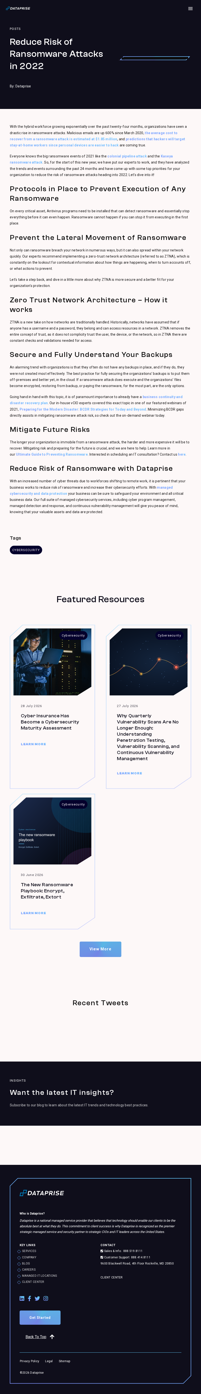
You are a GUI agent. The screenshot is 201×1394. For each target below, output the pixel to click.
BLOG (26, 1263)
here (182, 454)
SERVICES (29, 1251)
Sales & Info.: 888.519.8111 (123, 1251)
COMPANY (29, 1257)
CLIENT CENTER (33, 1282)
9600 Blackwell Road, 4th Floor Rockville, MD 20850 (137, 1263)
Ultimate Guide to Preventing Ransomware (52, 454)
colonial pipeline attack (127, 156)
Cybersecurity (26, 550)
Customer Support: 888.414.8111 (127, 1257)
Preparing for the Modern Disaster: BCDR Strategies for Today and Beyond (83, 409)
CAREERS (29, 1269)
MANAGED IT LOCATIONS (39, 1275)
